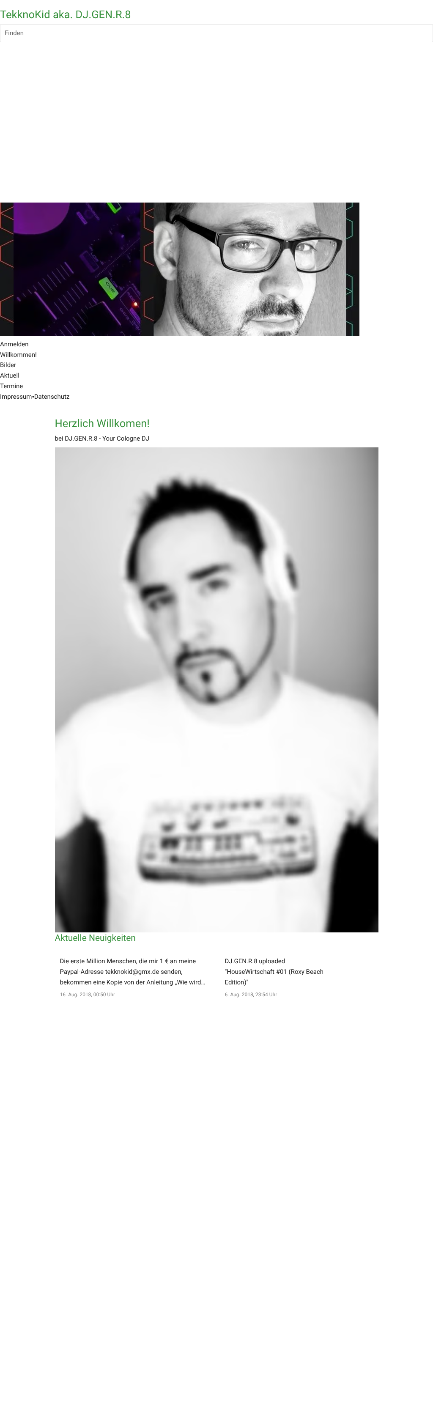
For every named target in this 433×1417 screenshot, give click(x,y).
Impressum (16, 396)
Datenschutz (52, 396)
